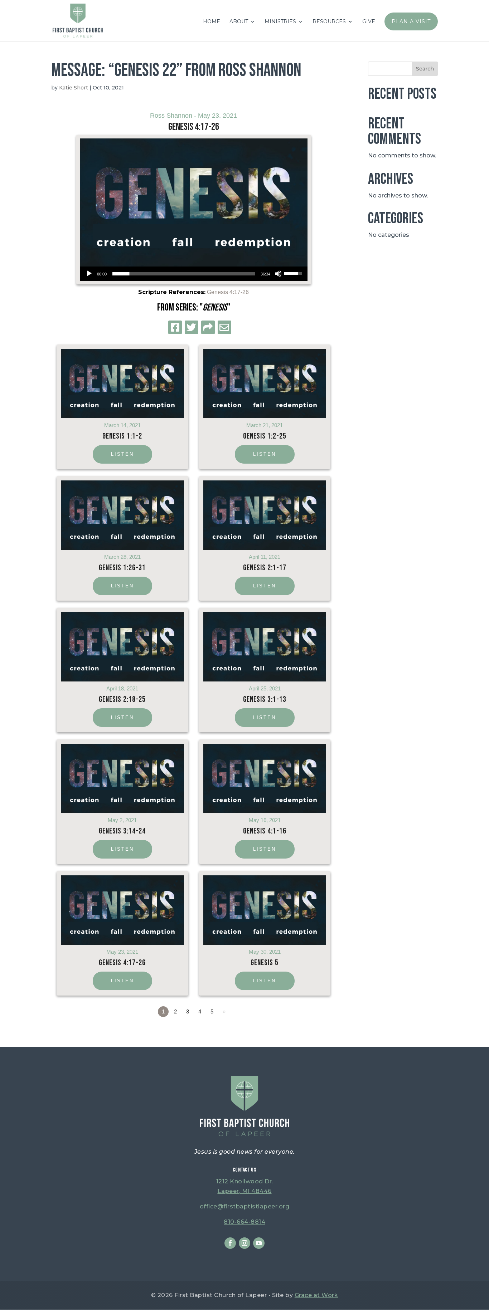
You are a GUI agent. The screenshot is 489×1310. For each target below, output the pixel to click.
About (238, 22)
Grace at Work (316, 1295)
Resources (329, 22)
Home (211, 22)
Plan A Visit (411, 21)
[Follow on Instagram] (244, 1243)
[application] (194, 274)
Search (425, 68)
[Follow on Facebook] (230, 1243)
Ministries (280, 22)
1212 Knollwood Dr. (244, 1181)
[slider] (183, 273)
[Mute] (278, 273)
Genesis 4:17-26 (228, 292)
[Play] (89, 273)
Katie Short (73, 87)
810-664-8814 (244, 1221)
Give (368, 22)
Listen (122, 454)
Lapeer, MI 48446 (245, 1191)
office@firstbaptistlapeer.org (245, 1206)
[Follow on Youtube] (259, 1243)
